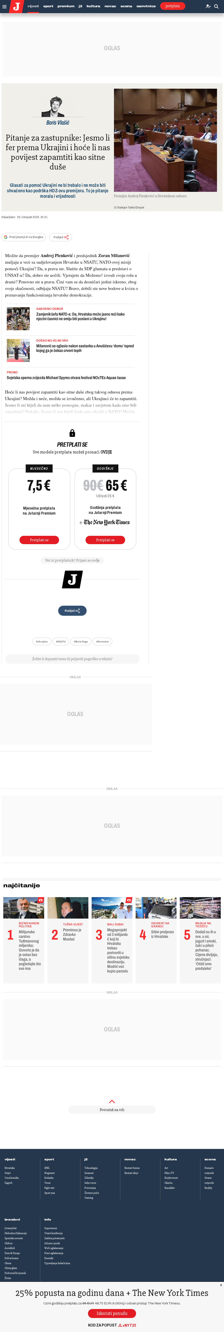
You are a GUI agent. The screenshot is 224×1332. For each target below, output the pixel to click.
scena (210, 1159)
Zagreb (8, 1183)
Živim (8, 1278)
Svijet (8, 1173)
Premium (66, 6)
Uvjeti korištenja (53, 1233)
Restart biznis (132, 1168)
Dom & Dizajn (12, 1253)
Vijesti (33, 6)
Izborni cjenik (52, 1243)
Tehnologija (91, 1168)
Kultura (93, 6)
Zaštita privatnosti (54, 1238)
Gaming (88, 1198)
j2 (86, 1159)
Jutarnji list (11, 1228)
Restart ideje (131, 1173)
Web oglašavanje (53, 1248)
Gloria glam (11, 1268)
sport (49, 1159)
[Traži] (216, 6)
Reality (208, 1188)
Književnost (171, 1178)
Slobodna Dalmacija (16, 1233)
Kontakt (48, 1258)
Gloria (8, 1263)
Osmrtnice (146, 6)
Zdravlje (89, 1178)
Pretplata (173, 6)
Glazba (168, 1183)
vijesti (10, 1159)
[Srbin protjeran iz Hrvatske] (156, 909)
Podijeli (58, 237)
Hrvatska (10, 1168)
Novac (110, 6)
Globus (8, 1243)
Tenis (47, 1183)
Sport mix (49, 1193)
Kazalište (169, 1188)
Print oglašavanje (53, 1253)
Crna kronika (12, 1178)
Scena (126, 6)
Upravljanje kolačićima (57, 1263)
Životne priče (91, 1193)
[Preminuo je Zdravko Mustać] (67, 909)
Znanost (89, 1173)
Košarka (48, 1178)
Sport (48, 6)
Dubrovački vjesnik (15, 1273)
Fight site (49, 1188)
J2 (80, 6)
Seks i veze (90, 1183)
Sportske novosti (14, 1238)
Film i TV (169, 1173)
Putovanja (90, 1188)
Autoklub (10, 1248)
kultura (170, 1159)
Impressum (50, 1228)
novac (130, 1159)
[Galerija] (165, 140)
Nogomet (49, 1173)
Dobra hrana (11, 1258)
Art (166, 1168)
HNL (47, 1168)
